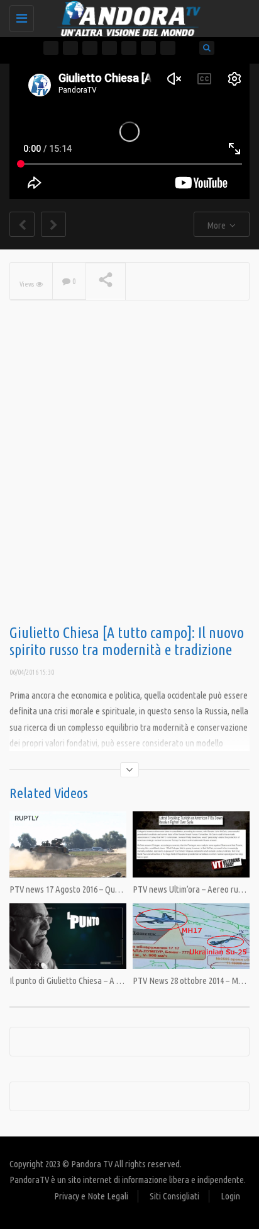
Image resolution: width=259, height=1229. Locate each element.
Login (230, 1196)
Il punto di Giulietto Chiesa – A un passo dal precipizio (102, 980)
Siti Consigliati (174, 1196)
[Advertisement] (129, 482)
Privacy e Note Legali (91, 1196)
